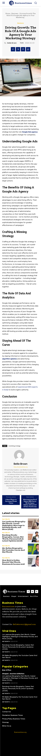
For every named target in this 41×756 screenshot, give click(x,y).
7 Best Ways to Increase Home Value (11, 501)
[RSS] (36, 591)
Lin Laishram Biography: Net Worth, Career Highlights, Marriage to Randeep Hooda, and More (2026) (13, 525)
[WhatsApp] (28, 49)
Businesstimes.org (20, 732)
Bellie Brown (12, 43)
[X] (18, 49)
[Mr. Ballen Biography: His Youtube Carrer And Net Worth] (33, 549)
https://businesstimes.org (20, 467)
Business (14, 13)
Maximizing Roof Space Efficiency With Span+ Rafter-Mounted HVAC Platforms (30, 503)
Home (7, 13)
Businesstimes (8, 606)
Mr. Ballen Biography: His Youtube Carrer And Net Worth (13, 550)
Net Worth (6, 519)
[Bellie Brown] (20, 455)
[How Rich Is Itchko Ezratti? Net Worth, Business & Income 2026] (33, 561)
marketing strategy (14, 446)
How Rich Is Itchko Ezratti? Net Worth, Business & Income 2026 (13, 562)
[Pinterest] (23, 49)
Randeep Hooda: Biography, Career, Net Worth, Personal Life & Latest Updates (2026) (13, 538)
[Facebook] (13, 49)
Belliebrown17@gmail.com (24, 624)
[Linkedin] (32, 591)
